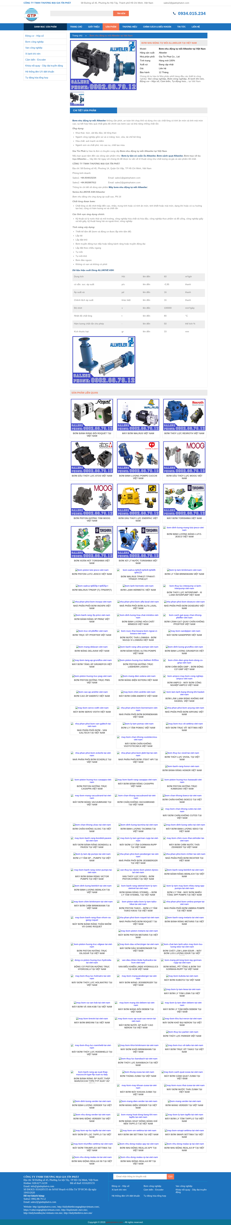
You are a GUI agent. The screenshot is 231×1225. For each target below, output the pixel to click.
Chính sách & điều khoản (157, 27)
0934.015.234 (192, 13)
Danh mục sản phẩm (45, 27)
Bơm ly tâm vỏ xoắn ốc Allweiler (138, 156)
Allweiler (142, 187)
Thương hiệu (129, 27)
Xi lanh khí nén (32, 53)
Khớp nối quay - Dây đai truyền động (44, 65)
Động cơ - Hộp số (34, 35)
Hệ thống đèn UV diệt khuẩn (39, 71)
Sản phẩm (110, 27)
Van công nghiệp (33, 47)
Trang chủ (76, 27)
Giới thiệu (93, 27)
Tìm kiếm (121, 13)
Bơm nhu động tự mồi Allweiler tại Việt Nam (111, 35)
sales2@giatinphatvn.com (176, 3)
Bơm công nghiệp (34, 41)
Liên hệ (196, 27)
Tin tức (181, 27)
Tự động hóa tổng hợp (36, 77)
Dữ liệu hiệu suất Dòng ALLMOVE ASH (93, 270)
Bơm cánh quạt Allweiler (170, 156)
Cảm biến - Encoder (35, 59)
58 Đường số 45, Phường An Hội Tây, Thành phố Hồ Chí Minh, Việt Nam (117, 3)
